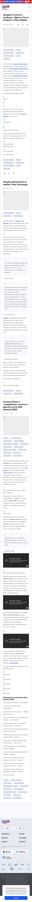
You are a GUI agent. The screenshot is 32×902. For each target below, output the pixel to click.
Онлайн (21, 834)
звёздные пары (18, 216)
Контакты (22, 841)
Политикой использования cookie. (16, 893)
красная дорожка (16, 438)
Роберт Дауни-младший (11, 444)
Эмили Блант (7, 441)
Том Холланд (7, 216)
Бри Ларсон (16, 453)
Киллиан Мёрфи (18, 441)
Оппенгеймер (18, 455)
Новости (4, 841)
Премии (6, 438)
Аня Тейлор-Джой (9, 56)
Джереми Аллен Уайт (10, 450)
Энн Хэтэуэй (7, 455)
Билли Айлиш (8, 447)
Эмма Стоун (7, 453)
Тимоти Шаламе (8, 53)
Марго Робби (24, 444)
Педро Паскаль (18, 447)
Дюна (18, 56)
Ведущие (5, 838)
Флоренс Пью (20, 53)
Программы (5, 834)
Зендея (18, 50)
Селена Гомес (23, 450)
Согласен (16, 898)
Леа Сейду (7, 59)
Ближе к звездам (9, 50)
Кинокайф (22, 838)
